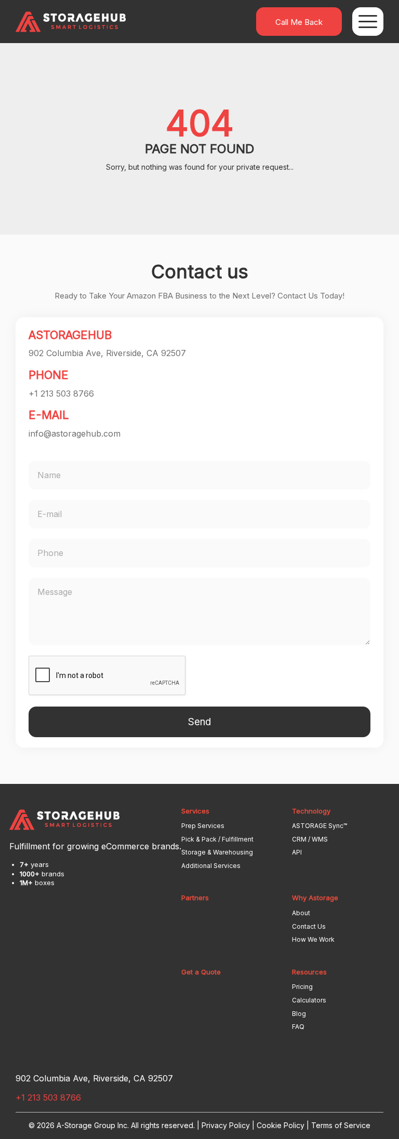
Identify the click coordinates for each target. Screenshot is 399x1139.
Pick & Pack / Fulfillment (217, 839)
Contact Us (309, 926)
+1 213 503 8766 (61, 393)
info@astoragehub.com (75, 433)
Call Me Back (299, 22)
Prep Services (202, 826)
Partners (195, 897)
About (301, 913)
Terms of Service (340, 1125)
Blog (299, 1014)
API (297, 852)
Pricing (302, 987)
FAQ (298, 1026)
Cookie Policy (280, 1125)
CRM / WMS (310, 839)
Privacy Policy (226, 1125)
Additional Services (211, 866)
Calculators (309, 1000)
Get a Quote (201, 972)
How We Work (313, 939)
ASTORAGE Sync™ (319, 826)
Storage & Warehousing (217, 852)
